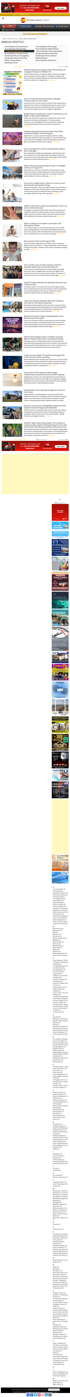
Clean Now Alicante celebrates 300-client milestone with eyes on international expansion (44, 302)
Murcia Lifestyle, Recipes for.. (46, 60)
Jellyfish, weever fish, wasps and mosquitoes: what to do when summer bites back (45, 207)
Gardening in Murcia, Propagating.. (17, 56)
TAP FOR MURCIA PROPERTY (35, 34)
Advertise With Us (54, 1392)
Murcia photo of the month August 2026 (39, 241)
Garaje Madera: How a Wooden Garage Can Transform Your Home (44, 391)
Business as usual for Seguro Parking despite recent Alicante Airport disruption (43, 317)
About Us (46, 1392)
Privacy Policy (36, 1392)
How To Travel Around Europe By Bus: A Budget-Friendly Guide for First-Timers (42, 100)
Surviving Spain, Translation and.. (16, 53)
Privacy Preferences (54, 1389)
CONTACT (14, 15)
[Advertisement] (35, 474)
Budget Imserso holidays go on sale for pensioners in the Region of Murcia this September (45, 115)
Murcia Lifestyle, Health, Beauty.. (47, 49)
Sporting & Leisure (11, 63)
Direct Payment (17, 1392)
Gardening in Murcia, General (46, 56)
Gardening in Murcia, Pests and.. (16, 58)
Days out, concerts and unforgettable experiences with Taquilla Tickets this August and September (45, 407)
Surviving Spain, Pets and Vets (15, 49)
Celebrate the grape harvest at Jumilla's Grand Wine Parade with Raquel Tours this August (43, 132)
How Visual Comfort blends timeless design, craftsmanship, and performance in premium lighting (44, 374)
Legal (42, 1392)
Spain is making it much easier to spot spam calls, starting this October (43, 224)
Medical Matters (41, 58)
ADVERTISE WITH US (24, 15)
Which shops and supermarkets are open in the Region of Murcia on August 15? (45, 167)
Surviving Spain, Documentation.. (16, 46)
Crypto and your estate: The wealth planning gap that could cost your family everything (44, 356)
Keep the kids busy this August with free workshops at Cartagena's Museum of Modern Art (44, 71)
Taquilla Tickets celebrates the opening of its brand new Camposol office (45, 283)
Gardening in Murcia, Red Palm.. (47, 53)
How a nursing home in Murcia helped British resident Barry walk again (44, 150)
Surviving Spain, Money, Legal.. (46, 46)
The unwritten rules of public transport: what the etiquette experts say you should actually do (42, 266)
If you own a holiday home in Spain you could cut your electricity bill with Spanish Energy (44, 184)
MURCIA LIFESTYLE (12, 39)
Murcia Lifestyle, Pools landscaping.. (49, 51)
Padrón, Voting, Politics (13, 60)
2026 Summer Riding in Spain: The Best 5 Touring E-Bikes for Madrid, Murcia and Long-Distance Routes (44, 338)
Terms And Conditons (27, 1392)
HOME (4, 39)
